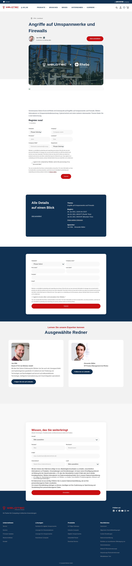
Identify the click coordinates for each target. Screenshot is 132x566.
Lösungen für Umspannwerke (43, 534)
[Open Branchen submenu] (59, 7)
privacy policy (53, 172)
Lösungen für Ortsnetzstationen (44, 530)
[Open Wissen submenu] (69, 7)
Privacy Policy (71, 301)
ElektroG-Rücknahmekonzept (108, 548)
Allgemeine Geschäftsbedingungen (110, 530)
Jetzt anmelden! (37, 216)
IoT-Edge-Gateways (73, 526)
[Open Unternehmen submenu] (84, 7)
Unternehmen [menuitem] (77, 7)
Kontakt (7, 2)
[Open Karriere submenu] (96, 7)
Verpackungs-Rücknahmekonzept (109, 552)
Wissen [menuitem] (64, 7)
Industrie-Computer (73, 530)
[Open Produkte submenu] (46, 7)
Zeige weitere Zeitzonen (75, 220)
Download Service (73, 541)
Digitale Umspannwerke (74, 534)
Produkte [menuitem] (41, 7)
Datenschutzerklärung (93, 475)
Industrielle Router (73, 537)
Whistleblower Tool (105, 556)
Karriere (5, 530)
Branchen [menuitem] (53, 7)
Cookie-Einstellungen (106, 534)
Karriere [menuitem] (91, 7)
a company (122, 2)
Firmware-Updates (8, 534)
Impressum (103, 526)
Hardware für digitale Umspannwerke (45, 526)
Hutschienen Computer (41, 537)
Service (5, 526)
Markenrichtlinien (8, 537)
